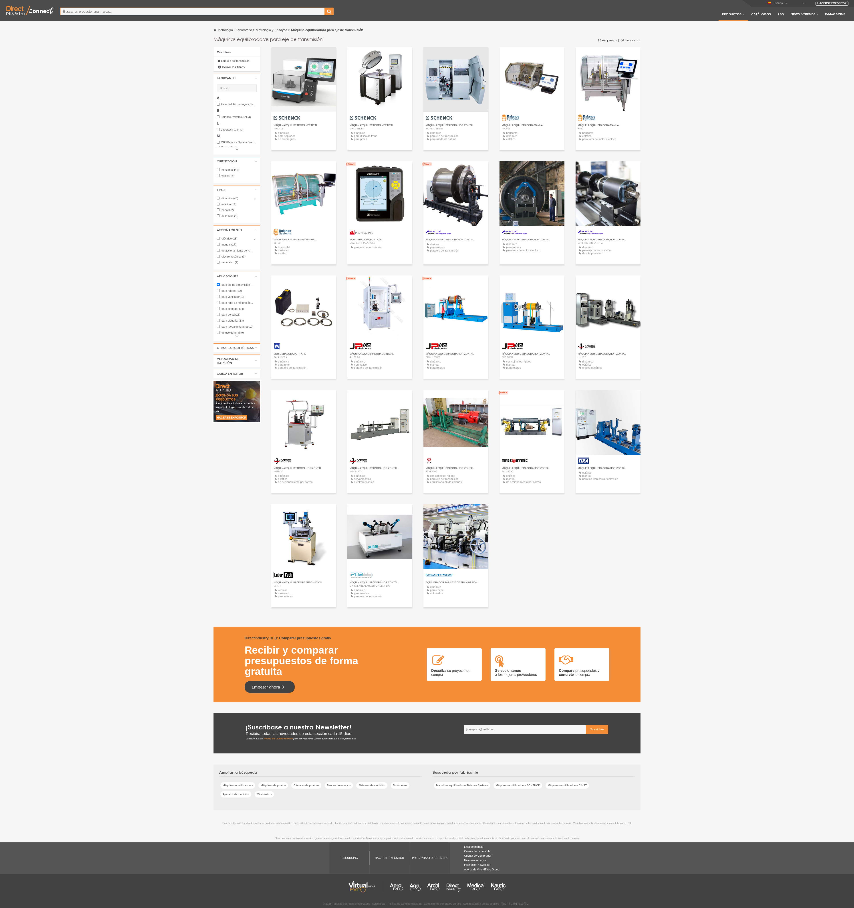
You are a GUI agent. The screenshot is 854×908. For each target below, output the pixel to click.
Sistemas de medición (372, 785)
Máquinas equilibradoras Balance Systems (462, 785)
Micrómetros (264, 794)
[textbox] (192, 11)
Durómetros (400, 785)
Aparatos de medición (236, 794)
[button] (237, 78)
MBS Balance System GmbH (239, 142)
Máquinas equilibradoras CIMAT (567, 785)
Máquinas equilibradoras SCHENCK (518, 785)
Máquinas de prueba (273, 785)
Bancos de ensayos (339, 785)
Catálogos (761, 14)
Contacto (380, 168)
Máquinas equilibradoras (238, 785)
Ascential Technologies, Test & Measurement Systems (239, 104)
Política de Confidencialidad (278, 738)
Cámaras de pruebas (306, 785)
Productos (731, 14)
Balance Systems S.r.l (236, 117)
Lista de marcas (473, 846)
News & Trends (803, 14)
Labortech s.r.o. (232, 129)
